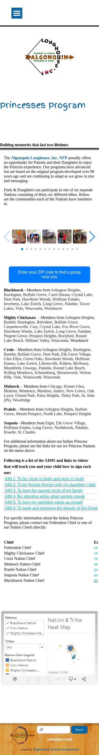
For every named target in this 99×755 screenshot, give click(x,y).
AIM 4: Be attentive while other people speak (45, 496)
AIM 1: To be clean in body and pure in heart (44, 479)
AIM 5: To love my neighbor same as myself (43, 502)
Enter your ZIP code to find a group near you (49, 274)
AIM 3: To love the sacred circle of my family (44, 490)
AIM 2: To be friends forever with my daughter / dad (50, 484)
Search (79, 729)
